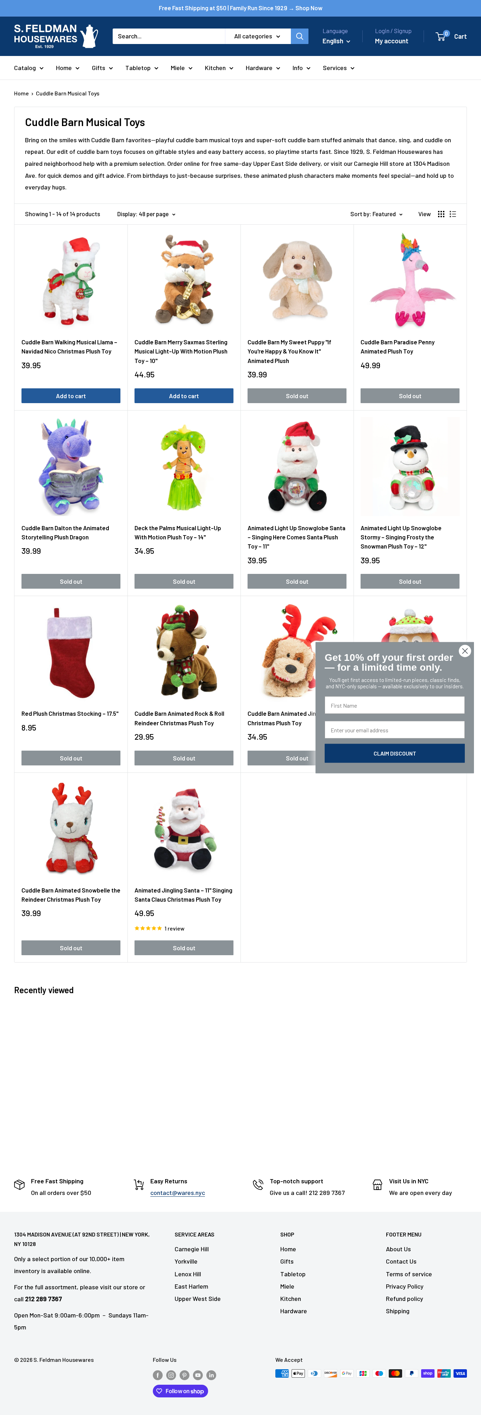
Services (335, 67)
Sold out (297, 395)
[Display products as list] (453, 214)
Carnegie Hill (192, 1249)
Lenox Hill (188, 1274)
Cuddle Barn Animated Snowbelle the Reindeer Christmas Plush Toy (70, 895)
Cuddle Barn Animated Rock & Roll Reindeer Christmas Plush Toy (179, 718)
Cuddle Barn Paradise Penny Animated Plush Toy (398, 346)
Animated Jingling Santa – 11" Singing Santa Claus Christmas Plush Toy (183, 895)
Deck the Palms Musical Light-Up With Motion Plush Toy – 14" (178, 532)
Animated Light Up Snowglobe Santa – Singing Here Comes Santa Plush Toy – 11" (296, 537)
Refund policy (404, 1298)
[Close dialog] (465, 651)
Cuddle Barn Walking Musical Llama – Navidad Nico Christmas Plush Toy (69, 346)
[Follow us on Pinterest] (184, 1374)
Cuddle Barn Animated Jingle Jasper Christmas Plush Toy (296, 718)
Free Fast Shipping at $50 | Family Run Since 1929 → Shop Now (241, 7)
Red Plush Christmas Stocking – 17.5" (69, 713)
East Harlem (191, 1286)
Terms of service (409, 1274)
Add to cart (71, 395)
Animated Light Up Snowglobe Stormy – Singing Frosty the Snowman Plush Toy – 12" (401, 537)
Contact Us (401, 1261)
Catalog (25, 67)
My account (391, 41)
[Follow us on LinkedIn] (211, 1374)
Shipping (398, 1311)
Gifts (98, 67)
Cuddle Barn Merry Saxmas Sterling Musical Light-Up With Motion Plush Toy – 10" (181, 351)
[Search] (299, 36)
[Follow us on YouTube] (198, 1374)
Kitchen (215, 67)
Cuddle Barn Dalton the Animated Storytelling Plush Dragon (65, 532)
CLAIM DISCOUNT (395, 753)
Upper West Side (198, 1298)
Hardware (259, 67)
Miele (178, 67)
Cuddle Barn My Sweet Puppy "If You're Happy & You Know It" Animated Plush (289, 351)
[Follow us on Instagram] (171, 1374)
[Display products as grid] (441, 214)
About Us (398, 1249)
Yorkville (186, 1261)
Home (64, 67)
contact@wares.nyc (177, 1192)
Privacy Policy (405, 1286)
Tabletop (138, 67)
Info (298, 67)
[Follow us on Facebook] (158, 1374)
